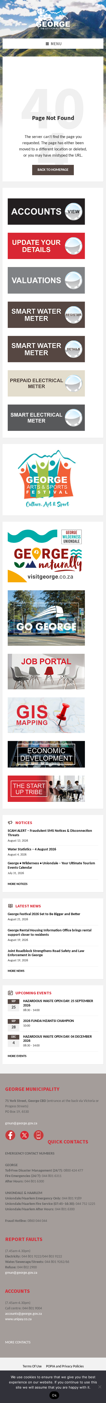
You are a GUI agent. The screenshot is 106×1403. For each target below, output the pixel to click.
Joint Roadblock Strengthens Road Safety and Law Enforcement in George (46, 953)
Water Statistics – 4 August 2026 (32, 849)
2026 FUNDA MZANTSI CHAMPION (48, 1021)
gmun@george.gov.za (21, 1123)
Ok (54, 1395)
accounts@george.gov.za (23, 1314)
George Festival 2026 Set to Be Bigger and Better (44, 914)
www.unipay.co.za (18, 1319)
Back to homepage (53, 170)
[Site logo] (53, 28)
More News (16, 971)
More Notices (18, 884)
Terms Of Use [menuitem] (32, 1366)
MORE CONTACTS (17, 1342)
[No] (99, 1386)
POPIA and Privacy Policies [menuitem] (65, 1366)
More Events (17, 1056)
